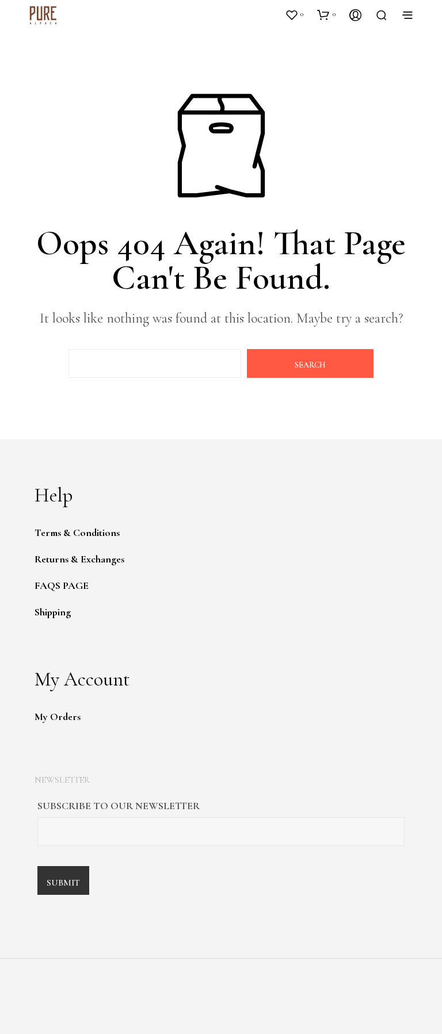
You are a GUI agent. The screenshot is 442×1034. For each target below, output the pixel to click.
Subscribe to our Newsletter (118, 805)
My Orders (58, 716)
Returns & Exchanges (79, 559)
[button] (294, 14)
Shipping (53, 612)
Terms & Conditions (77, 532)
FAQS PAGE (62, 585)
